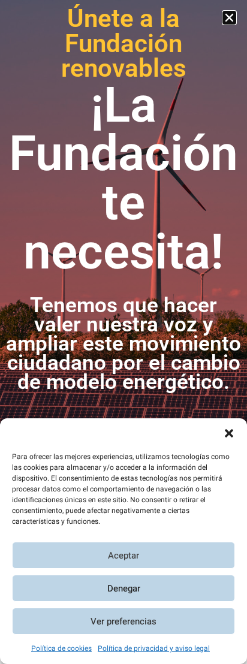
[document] (123, 332)
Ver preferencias (123, 621)
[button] (229, 433)
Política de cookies (61, 648)
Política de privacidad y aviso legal (154, 648)
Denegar (123, 588)
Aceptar (123, 555)
